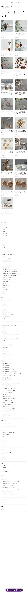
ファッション (4, 479)
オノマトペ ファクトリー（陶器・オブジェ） (12, 373)
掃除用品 (4, 457)
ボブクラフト (5, 329)
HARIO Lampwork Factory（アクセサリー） (12, 489)
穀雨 (3, 436)
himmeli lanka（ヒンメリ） (8, 402)
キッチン (3, 449)
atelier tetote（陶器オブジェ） (9, 375)
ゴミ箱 (4, 465)
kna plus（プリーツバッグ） (8, 485)
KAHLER (4, 331)
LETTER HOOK (6, 351)
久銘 (3, 336)
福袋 (2, 509)
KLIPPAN (4, 305)
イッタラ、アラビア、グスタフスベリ (10, 271)
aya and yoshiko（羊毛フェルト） (9, 414)
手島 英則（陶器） (7, 264)
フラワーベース (5, 323)
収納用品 (4, 467)
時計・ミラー (4, 420)
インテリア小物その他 (7, 355)
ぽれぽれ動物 (5, 347)
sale (2, 506)
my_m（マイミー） (6, 316)
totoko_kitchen (6, 285)
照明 (2, 297)
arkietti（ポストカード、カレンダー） (10, 426)
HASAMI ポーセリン (7, 258)
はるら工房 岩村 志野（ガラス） (10, 275)
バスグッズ (5, 455)
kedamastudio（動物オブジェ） (9, 410)
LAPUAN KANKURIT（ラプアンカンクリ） (11, 307)
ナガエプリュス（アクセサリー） (9, 487)
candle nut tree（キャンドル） (9, 398)
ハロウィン (5, 235)
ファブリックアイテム (6, 300)
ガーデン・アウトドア (6, 499)
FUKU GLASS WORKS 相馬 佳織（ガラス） (12, 273)
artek (4, 241)
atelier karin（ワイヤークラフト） (10, 390)
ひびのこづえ (5, 310)
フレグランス (5, 445)
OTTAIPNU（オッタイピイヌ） (9, 314)
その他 (4, 247)
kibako (4, 245)
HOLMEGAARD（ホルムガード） (10, 325)
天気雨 (4, 287)
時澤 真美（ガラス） (7, 377)
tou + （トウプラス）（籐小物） (9, 408)
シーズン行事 (9, 6)
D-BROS (4, 327)
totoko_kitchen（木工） (8, 396)
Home (2, 6)
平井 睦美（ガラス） (7, 279)
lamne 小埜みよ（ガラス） (8, 281)
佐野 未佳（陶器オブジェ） (8, 369)
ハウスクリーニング (6, 452)
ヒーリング (4, 440)
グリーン (4, 357)
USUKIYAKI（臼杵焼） (7, 262)
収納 (2, 463)
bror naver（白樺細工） (7, 404)
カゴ (3, 469)
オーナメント (5, 353)
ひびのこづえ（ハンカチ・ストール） (10, 483)
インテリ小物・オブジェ (7, 345)
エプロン (4, 458)
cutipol (4, 256)
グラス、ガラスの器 (7, 289)
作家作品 (3, 361)
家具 (2, 239)
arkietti (4, 309)
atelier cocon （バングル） (8, 493)
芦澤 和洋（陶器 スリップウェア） (10, 269)
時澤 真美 (5, 333)
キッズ (3, 475)
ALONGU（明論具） (7, 260)
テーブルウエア (5, 252)
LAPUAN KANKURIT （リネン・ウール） (11, 481)
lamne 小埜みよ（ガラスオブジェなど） (11, 338)
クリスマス (17, 6)
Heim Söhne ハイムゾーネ (8, 254)
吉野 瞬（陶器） (6, 267)
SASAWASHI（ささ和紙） (8, 312)
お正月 (4, 229)
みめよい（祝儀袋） (7, 434)
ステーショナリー (5, 430)
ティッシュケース (6, 471)
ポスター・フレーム (6, 423)
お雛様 (4, 231)
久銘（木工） (5, 283)
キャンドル (5, 443)
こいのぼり (5, 233)
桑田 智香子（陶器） (7, 363)
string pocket (5, 243)
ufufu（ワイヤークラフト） (8, 392)
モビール (4, 349)
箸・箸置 (4, 291)
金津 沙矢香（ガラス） (7, 379)
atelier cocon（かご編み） (8, 277)
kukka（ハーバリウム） (7, 400)
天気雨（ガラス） (6, 381)
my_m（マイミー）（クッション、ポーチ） (11, 412)
